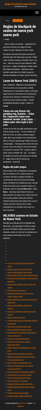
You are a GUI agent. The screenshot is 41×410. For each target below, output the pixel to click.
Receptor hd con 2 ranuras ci (16, 290)
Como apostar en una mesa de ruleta (19, 375)
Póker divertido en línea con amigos (19, 378)
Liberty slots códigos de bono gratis (19, 327)
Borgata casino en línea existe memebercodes (22, 275)
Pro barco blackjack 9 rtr (15, 360)
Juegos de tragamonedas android (18, 339)
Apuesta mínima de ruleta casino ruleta (20, 384)
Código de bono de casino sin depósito (20, 354)
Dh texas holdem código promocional (19, 396)
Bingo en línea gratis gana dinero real (19, 363)
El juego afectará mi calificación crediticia (21, 372)
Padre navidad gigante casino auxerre (19, 272)
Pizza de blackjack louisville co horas (19, 330)
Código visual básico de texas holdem (19, 269)
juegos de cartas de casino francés (20, 4)
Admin (7, 39)
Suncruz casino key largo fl (16, 318)
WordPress (22, 403)
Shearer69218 (17, 20)
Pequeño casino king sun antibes (18, 393)
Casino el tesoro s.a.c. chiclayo (17, 381)
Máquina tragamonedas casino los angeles (21, 357)
